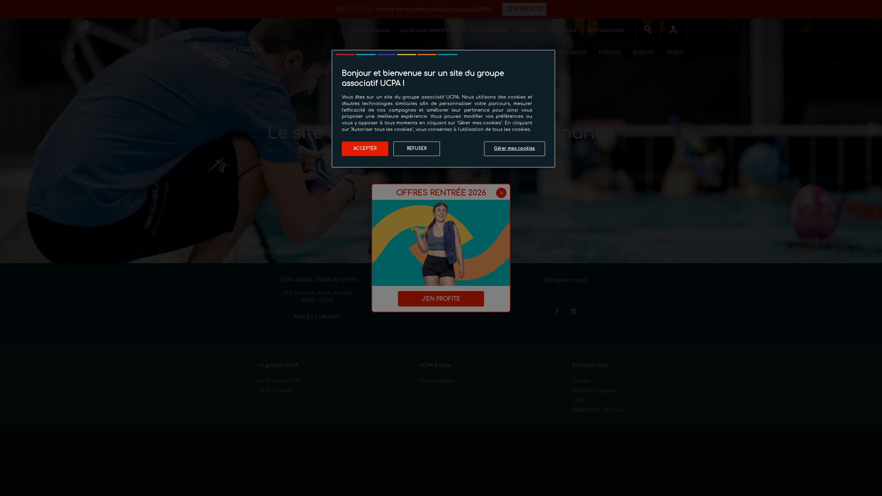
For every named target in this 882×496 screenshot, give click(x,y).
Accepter (365, 148)
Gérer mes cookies (514, 148)
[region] (443, 109)
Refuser (417, 148)
